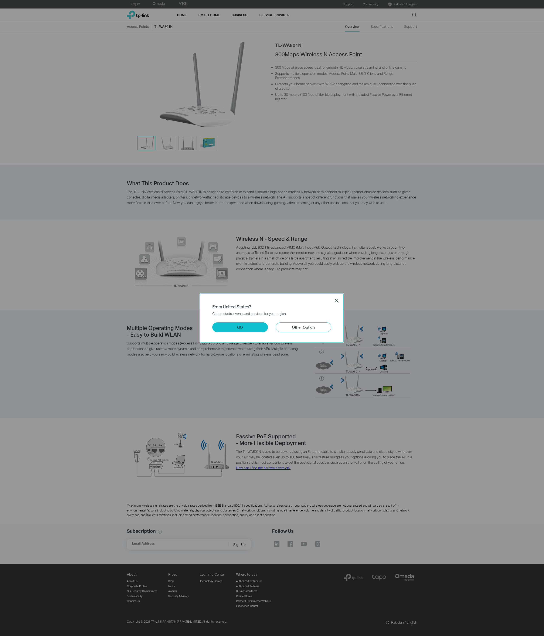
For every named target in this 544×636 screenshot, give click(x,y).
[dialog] (272, 318)
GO (240, 327)
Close (336, 300)
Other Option (303, 327)
